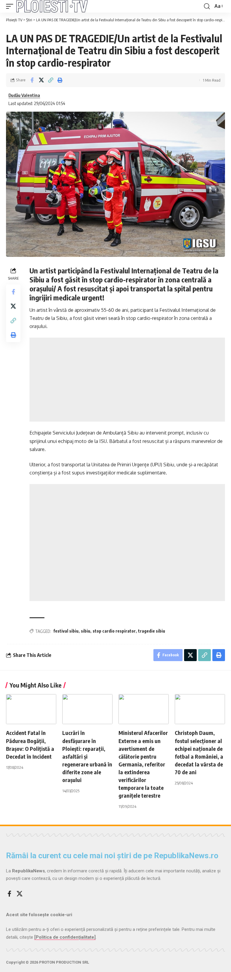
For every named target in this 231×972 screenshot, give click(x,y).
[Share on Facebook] (32, 80)
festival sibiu (66, 630)
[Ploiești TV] (52, 6)
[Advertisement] (127, 380)
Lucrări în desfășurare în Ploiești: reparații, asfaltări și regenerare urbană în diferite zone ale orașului (87, 756)
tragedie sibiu (151, 630)
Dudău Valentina (24, 95)
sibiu (85, 630)
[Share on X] (41, 80)
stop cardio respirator (114, 630)
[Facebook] (9, 894)
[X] (19, 894)
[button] (11, 6)
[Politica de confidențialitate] (65, 937)
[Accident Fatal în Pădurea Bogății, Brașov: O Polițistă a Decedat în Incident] (31, 709)
